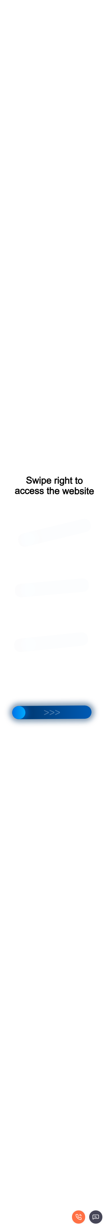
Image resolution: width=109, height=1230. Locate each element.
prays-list (17, 12)
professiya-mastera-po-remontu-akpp (38, 7)
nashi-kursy (81, 7)
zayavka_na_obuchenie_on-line (54, 12)
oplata (88, 12)
